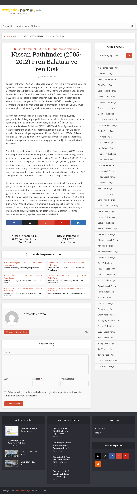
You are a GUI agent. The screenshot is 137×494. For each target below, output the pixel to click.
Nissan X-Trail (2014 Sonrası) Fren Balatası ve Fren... (23, 281)
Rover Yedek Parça (106, 291)
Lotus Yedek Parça (106, 223)
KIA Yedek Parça (105, 188)
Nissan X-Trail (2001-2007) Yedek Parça (62, 263)
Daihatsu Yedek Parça (107, 125)
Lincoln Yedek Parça (106, 217)
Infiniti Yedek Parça (106, 159)
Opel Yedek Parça (105, 263)
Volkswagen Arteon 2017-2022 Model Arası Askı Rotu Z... (62, 445)
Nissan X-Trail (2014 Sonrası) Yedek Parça (19, 275)
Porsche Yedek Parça (107, 274)
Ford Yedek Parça (105, 142)
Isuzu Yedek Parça (106, 165)
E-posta (37, 378)
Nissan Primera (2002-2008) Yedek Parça (19, 263)
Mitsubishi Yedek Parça (108, 251)
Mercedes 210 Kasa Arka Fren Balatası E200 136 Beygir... (62, 460)
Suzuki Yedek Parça (106, 332)
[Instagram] (98, 456)
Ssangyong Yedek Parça (108, 320)
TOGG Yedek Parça (106, 349)
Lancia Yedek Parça (106, 200)
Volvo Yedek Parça (106, 366)
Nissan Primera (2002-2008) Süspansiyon (21, 267)
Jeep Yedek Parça (105, 182)
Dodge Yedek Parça (106, 131)
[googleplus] (119, 456)
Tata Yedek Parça (105, 337)
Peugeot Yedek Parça (107, 269)
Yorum (7, 352)
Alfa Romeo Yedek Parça (108, 68)
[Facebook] (112, 456)
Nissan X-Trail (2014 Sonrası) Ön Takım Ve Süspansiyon (65, 281)
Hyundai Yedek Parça (107, 154)
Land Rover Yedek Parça (108, 205)
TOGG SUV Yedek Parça (29, 453)
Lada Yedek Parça (105, 194)
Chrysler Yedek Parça (107, 102)
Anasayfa (8, 26)
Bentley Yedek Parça (107, 79)
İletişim (35, 26)
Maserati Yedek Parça (107, 228)
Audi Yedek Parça (105, 73)
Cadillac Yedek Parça (107, 91)
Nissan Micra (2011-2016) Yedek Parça (62, 288)
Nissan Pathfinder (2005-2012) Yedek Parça (35, 48)
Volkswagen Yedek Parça (108, 360)
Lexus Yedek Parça (106, 211)
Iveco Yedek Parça (106, 171)
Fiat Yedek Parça (105, 136)
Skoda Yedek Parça (106, 309)
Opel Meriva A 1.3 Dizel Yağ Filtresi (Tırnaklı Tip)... (61, 474)
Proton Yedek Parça (106, 280)
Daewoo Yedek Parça (107, 119)
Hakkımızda (22, 26)
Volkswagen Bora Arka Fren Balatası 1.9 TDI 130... (17, 443)
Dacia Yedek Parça (106, 114)
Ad (6, 378)
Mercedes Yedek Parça (108, 240)
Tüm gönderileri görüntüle (17, 332)
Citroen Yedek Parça (106, 108)
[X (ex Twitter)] (105, 456)
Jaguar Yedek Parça (106, 177)
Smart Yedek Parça (106, 314)
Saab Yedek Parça (105, 297)
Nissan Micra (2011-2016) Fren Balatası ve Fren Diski (67, 294)
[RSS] (98, 464)
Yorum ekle (51, 76)
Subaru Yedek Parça (106, 326)
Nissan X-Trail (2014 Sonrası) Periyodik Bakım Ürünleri (24, 294)
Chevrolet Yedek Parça (107, 96)
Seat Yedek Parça (105, 303)
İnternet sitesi (67, 378)
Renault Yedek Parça (107, 286)
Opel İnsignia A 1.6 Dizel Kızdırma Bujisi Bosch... (61, 431)
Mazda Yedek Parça (106, 234)
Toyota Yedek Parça (106, 355)
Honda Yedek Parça (106, 148)
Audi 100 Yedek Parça (28, 463)
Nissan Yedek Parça (69, 48)
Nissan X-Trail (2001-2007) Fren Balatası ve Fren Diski (66, 268)
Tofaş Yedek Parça (106, 343)
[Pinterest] (126, 456)
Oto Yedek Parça (23, 490)
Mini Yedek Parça (105, 246)
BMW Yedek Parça (106, 85)
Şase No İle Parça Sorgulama (29, 429)
